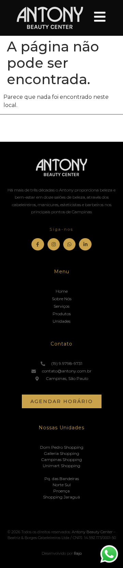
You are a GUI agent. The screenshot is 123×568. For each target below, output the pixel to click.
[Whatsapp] (69, 244)
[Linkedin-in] (85, 244)
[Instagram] (53, 244)
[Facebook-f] (37, 244)
